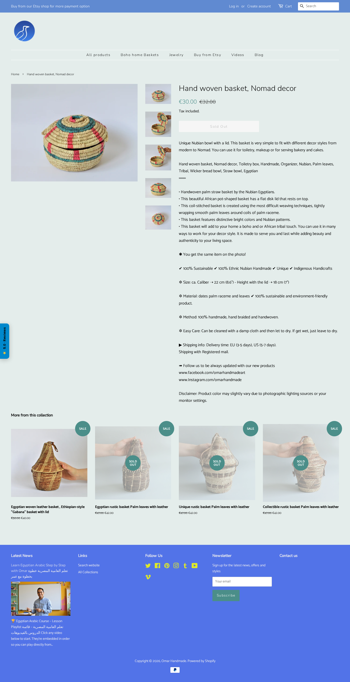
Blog (259, 54)
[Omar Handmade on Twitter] (148, 567)
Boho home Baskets (140, 54)
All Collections (88, 572)
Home (15, 74)
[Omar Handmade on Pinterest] (167, 567)
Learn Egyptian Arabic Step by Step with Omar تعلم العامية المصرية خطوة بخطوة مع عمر (39, 571)
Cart (288, 6)
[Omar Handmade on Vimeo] (148, 578)
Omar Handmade (173, 661)
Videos (237, 54)
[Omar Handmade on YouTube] (195, 567)
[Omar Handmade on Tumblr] (185, 567)
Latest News (22, 555)
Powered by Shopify (201, 661)
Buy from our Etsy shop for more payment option (50, 6)
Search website (89, 565)
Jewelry (176, 54)
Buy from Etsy (207, 54)
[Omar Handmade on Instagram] (176, 567)
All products (98, 54)
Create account (259, 6)
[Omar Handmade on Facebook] (157, 567)
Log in (234, 6)
